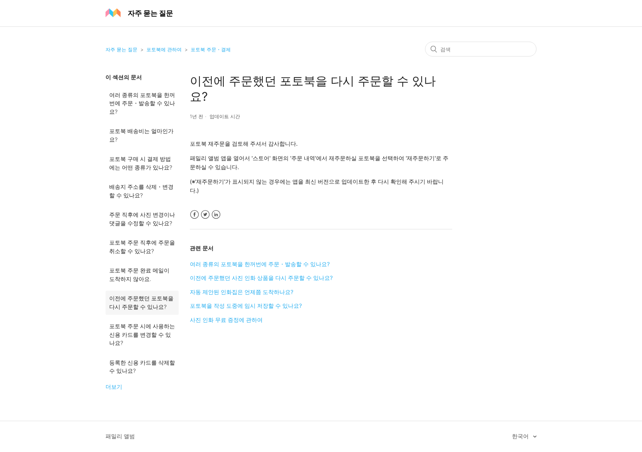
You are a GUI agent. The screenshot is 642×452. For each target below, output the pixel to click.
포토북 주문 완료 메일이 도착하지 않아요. (139, 274)
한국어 (521, 436)
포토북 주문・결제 (211, 49)
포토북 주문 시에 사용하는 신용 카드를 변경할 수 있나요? (142, 334)
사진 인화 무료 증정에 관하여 (226, 319)
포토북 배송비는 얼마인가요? (141, 135)
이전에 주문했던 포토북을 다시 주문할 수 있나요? (141, 302)
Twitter (205, 214)
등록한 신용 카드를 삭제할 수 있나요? (142, 367)
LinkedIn (216, 214)
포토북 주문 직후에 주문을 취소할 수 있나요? (142, 247)
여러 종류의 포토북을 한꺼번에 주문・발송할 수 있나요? (142, 103)
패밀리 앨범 (120, 436)
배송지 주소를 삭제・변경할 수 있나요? (141, 191)
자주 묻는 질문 (121, 49)
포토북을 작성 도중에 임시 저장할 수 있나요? (246, 305)
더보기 (114, 386)
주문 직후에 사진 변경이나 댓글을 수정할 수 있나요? (142, 219)
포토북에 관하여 (164, 49)
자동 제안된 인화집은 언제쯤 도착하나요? (242, 292)
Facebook (194, 214)
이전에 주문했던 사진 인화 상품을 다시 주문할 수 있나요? (261, 277)
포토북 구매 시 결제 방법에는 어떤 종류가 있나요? (140, 163)
